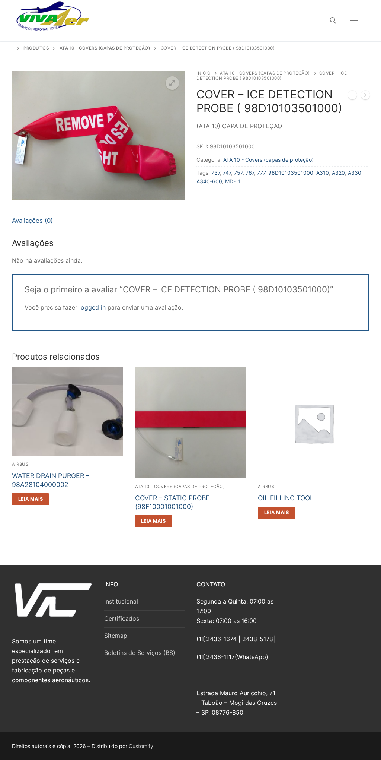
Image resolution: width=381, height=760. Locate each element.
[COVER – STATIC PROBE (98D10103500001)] (365, 96)
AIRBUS (20, 464)
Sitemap (115, 635)
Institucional (121, 601)
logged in (92, 307)
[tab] (32, 220)
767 (250, 173)
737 (215, 173)
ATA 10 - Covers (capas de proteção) (265, 73)
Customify (141, 746)
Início (203, 73)
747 (227, 173)
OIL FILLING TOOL (286, 498)
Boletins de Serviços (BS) (139, 652)
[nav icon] (354, 21)
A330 (354, 173)
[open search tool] (333, 20)
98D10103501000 (290, 173)
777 (261, 173)
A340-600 (209, 181)
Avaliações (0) (32, 220)
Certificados (121, 618)
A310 (322, 173)
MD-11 (233, 181)
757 (238, 173)
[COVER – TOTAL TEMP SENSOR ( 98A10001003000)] (352, 96)
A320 (338, 173)
